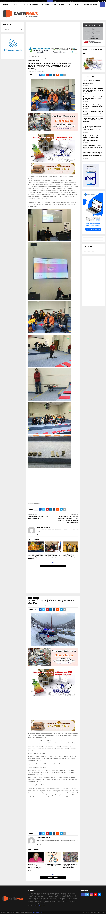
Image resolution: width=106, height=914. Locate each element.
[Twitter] (87, 894)
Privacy (87, 912)
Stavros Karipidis (35, 912)
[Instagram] (91, 894)
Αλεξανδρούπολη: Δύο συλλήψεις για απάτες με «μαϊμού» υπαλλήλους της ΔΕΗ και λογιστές (93, 90)
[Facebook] (83, 894)
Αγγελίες (54, 4)
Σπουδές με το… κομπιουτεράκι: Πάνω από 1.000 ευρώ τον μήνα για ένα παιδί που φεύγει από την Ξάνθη (35, 867)
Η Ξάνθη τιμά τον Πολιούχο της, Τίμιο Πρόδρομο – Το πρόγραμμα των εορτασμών (93, 120)
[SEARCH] (21, 29)
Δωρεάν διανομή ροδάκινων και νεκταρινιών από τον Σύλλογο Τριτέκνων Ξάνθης (91, 82)
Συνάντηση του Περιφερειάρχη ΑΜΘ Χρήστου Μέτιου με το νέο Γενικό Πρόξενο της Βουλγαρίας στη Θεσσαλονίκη (68, 519)
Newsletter (30, 1)
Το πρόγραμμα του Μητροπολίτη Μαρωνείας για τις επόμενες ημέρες (52, 555)
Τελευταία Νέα (45, 4)
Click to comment (53, 566)
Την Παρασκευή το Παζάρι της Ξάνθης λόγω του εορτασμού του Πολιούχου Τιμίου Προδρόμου (35, 556)
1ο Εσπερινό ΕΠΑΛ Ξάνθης (33, 503)
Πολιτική (5, 4)
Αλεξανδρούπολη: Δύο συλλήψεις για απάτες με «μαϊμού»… (70, 1)
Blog (83, 912)
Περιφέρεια (15, 4)
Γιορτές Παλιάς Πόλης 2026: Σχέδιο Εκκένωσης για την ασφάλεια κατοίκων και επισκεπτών (70, 867)
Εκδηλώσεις (33, 4)
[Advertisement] (53, 35)
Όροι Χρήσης (63, 4)
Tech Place (42, 912)
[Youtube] (95, 894)
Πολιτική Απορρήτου (75, 4)
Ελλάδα (24, 4)
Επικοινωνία (11, 1)
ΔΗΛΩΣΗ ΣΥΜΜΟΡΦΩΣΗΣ (20, 1)
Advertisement (93, 912)
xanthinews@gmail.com (39, 905)
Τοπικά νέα (36, 60)
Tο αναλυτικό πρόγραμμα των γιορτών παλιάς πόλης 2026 (53, 865)
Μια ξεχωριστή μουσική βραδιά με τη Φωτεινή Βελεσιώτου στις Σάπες (69, 555)
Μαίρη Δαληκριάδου (33, 71)
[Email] (99, 894)
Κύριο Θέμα (30, 597)
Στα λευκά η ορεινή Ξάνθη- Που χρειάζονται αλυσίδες (38, 518)
